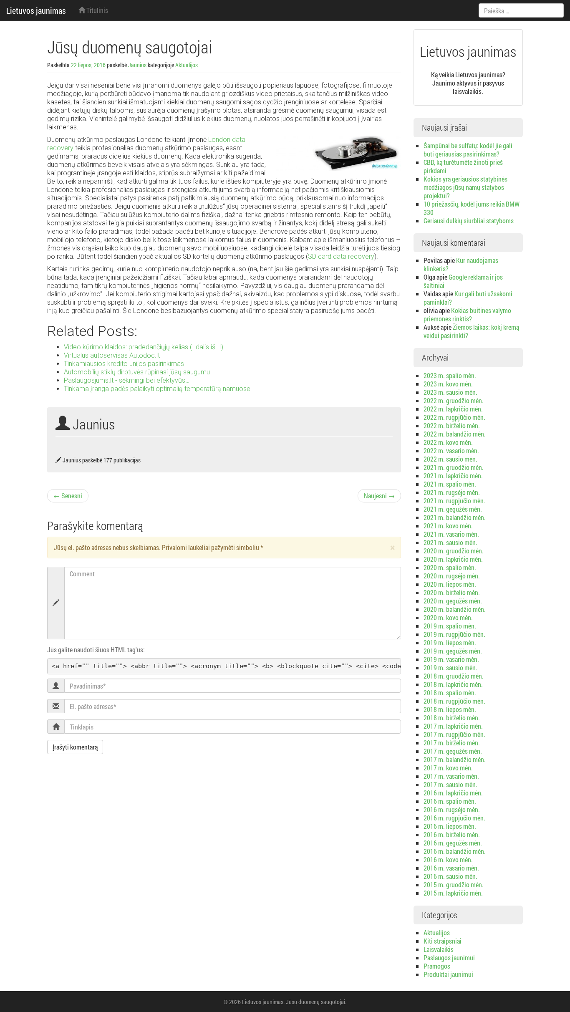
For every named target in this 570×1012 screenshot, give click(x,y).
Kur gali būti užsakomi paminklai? (468, 297)
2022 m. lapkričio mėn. (453, 408)
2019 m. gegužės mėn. (453, 650)
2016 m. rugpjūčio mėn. (454, 817)
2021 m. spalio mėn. (450, 484)
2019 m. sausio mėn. (450, 667)
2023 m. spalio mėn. (450, 375)
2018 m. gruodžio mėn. (454, 675)
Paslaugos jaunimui (449, 957)
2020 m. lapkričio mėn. (453, 559)
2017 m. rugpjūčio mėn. (454, 734)
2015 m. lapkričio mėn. (453, 892)
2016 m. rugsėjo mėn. (452, 809)
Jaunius (137, 65)
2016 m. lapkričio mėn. (453, 792)
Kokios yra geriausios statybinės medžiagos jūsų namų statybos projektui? (465, 187)
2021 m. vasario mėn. (451, 534)
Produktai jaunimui (448, 974)
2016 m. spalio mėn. (450, 801)
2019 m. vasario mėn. (451, 659)
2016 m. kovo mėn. (448, 859)
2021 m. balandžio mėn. (455, 517)
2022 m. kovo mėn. (448, 442)
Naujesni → (379, 495)
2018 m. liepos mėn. (450, 709)
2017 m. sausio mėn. (450, 784)
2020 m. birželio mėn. (452, 592)
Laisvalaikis (439, 949)
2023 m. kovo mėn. (448, 383)
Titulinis (96, 10)
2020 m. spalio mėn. (450, 567)
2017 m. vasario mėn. (451, 776)
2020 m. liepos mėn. (450, 584)
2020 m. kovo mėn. (448, 617)
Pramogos (437, 966)
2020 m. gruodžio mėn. (454, 550)
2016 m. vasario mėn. (451, 867)
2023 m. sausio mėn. (450, 392)
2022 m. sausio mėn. (450, 458)
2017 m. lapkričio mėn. (453, 726)
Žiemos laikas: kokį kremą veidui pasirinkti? (471, 331)
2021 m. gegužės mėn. (453, 509)
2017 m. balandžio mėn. (455, 759)
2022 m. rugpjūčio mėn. (454, 417)
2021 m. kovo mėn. (448, 525)
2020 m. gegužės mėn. (453, 600)
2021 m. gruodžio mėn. (454, 467)
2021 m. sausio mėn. (450, 542)
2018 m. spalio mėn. (450, 692)
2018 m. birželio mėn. (452, 717)
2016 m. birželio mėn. (452, 834)
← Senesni (67, 495)
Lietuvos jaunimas (36, 10)
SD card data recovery (341, 256)
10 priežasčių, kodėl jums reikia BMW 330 (472, 208)
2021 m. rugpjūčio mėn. (454, 500)
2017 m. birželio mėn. (452, 742)
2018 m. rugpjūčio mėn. (454, 701)
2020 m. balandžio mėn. (455, 609)
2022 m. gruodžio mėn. (454, 400)
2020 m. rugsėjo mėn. (452, 575)
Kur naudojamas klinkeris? (461, 264)
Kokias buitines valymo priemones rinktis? (467, 314)
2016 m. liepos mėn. (450, 826)
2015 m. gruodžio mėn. (454, 884)
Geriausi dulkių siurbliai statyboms (469, 220)
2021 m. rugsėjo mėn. (452, 492)
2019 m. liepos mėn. (450, 642)
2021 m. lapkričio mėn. (453, 475)
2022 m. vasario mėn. (451, 450)
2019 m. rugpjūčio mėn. (454, 634)
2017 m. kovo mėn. (448, 767)
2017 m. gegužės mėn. (453, 751)
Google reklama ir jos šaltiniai (463, 281)
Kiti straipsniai (443, 940)
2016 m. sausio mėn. (450, 876)
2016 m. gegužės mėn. (453, 842)
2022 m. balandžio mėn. (455, 433)
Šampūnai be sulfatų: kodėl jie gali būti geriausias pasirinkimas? (468, 149)
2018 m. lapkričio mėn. (453, 684)
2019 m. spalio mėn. (450, 625)
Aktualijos (186, 65)
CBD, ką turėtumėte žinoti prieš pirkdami (463, 166)
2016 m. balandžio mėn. (455, 851)
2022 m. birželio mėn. (452, 425)
